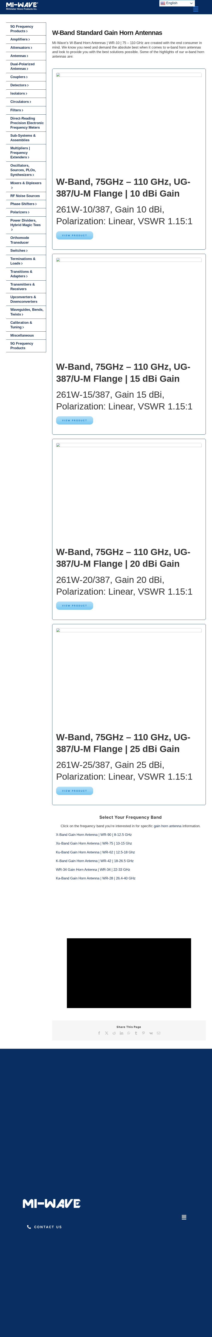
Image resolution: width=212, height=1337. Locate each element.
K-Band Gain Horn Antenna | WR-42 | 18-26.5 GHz (95, 861)
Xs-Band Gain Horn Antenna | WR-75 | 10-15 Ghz (94, 843)
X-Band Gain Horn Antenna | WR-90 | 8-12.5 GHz (94, 835)
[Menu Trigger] (195, 8)
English (171, 3)
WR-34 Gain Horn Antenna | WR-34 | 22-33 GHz (93, 870)
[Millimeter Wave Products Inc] (22, 4)
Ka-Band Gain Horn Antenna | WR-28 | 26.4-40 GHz (96, 878)
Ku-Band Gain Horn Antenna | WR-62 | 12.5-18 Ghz (95, 852)
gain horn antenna (167, 826)
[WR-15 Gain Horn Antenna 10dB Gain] (129, 259)
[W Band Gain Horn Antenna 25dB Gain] (129, 74)
